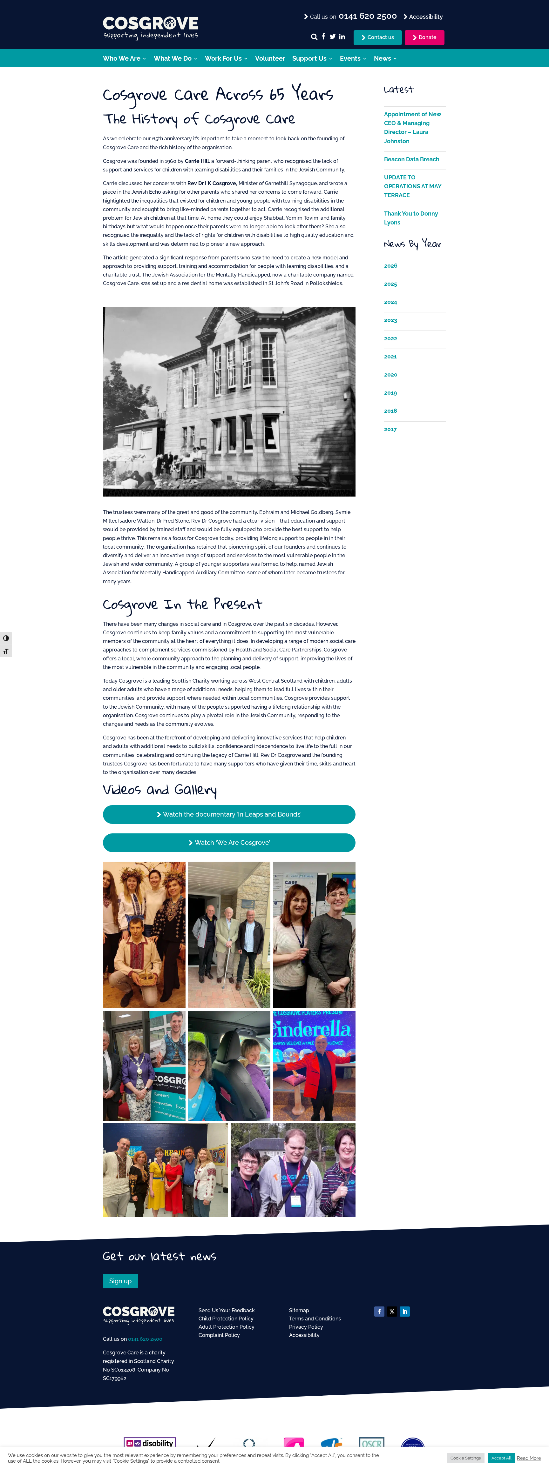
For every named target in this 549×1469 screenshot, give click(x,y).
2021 (390, 356)
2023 (390, 320)
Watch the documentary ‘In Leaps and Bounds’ (232, 814)
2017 (390, 429)
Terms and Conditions (315, 1319)
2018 (390, 410)
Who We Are (121, 59)
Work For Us (223, 59)
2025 (390, 283)
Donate (428, 37)
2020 (390, 374)
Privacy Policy (306, 1327)
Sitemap (299, 1310)
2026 (390, 265)
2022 (390, 338)
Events (350, 59)
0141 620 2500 (145, 1339)
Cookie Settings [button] (466, 1458)
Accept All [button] (501, 1458)
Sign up (120, 1281)
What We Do (173, 59)
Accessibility (304, 1335)
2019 (390, 392)
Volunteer (270, 59)
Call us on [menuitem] (352, 16)
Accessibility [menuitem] (425, 16)
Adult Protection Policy (226, 1327)
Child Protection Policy (226, 1319)
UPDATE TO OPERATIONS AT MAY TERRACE (412, 186)
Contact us (381, 37)
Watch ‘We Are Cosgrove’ (232, 842)
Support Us (309, 59)
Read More (529, 1458)
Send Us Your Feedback (227, 1310)
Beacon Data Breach (411, 159)
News (382, 59)
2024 (390, 301)
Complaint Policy (219, 1335)
